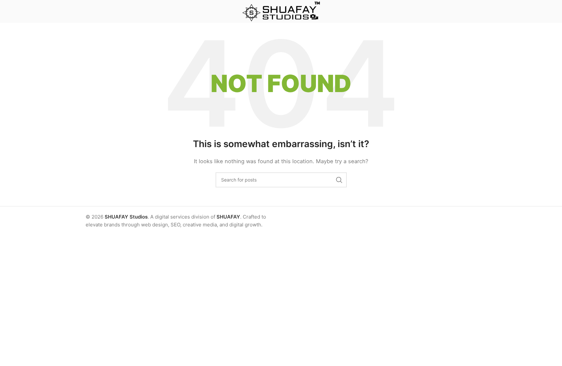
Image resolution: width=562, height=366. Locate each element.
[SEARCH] (339, 179)
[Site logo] (281, 11)
